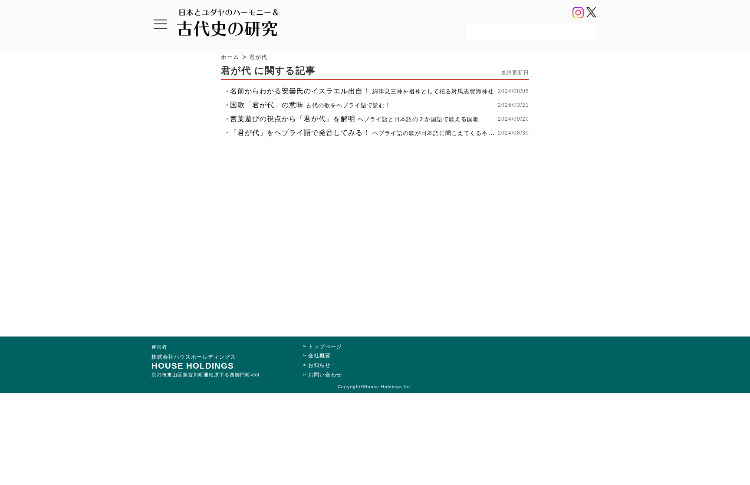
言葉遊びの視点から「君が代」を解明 (354, 118)
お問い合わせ (325, 375)
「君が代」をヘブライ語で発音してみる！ (363, 132)
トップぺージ (325, 346)
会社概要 (319, 356)
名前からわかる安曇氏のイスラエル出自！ (362, 91)
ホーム (230, 57)
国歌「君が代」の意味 (310, 105)
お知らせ (319, 365)
